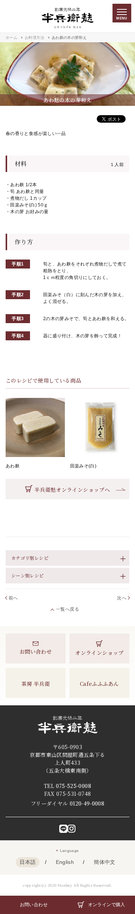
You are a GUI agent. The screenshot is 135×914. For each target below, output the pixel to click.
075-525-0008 (73, 785)
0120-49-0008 (87, 803)
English (65, 862)
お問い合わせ (34, 904)
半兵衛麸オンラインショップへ (72, 489)
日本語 (28, 862)
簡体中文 (104, 862)
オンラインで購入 (106, 904)
